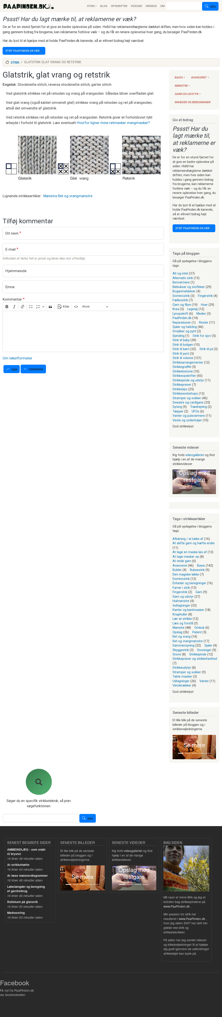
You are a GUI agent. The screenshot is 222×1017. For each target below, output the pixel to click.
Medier (201, 314)
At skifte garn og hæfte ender (194, 543)
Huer (204, 305)
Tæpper (178, 411)
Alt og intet (180, 273)
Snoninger (204, 650)
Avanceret (199, 77)
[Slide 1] (182, 488)
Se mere (194, 745)
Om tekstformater (17, 358)
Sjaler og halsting (185, 327)
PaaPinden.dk (182, 318)
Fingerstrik (205, 296)
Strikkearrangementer (188, 362)
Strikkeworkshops (185, 393)
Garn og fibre (182, 305)
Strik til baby (181, 340)
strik (15, 62)
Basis (179, 77)
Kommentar (12, 299)
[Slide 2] (190, 488)
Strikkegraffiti (182, 367)
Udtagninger (181, 681)
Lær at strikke (182, 619)
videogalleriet (194, 455)
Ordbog (151, 6)
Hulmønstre (181, 601)
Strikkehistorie (183, 371)
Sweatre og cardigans (188, 402)
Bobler (177, 570)
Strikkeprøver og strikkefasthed (195, 659)
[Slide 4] (206, 488)
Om (162, 6)
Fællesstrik (180, 300)
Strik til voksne (183, 358)
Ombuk (199, 628)
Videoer (136, 6)
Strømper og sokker (187, 398)
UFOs (195, 411)
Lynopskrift (180, 314)
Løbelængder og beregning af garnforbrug (26, 889)
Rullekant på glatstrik (22, 902)
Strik (91, 6)
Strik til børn (181, 349)
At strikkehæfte (18, 865)
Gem (14, 369)
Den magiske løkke (186, 574)
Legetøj (192, 309)
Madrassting (16, 913)
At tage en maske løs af (190, 552)
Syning (177, 407)
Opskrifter (119, 6)
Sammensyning (183, 645)
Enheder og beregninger (193, 102)
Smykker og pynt (184, 331)
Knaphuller (180, 614)
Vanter (204, 681)
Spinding (178, 336)
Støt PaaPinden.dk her (22, 50)
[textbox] (83, 331)
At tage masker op (186, 557)
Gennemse (36, 369)
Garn (199, 592)
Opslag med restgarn (194, 476)
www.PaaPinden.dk (176, 906)
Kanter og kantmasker (188, 610)
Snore (177, 654)
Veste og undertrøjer (187, 420)
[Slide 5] (208, 753)
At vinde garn (182, 561)
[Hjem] (28, 6)
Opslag (177, 632)
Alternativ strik (183, 278)
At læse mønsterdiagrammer (27, 875)
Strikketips (180, 389)
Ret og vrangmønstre (75, 196)
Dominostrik (181, 296)
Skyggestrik (181, 650)
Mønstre (50, 196)
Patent (197, 632)
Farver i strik (181, 588)
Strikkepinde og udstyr (188, 380)
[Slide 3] (198, 488)
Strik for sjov (202, 336)
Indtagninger (181, 605)
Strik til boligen (183, 345)
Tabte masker (182, 676)
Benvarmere (181, 282)
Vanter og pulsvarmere (189, 416)
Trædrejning (198, 407)
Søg (213, 6)
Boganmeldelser (184, 291)
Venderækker (182, 685)
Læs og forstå (183, 623)
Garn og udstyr (186, 94)
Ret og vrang (182, 636)
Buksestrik (197, 570)
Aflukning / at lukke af (188, 539)
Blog (103, 6)
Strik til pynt (181, 354)
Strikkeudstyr (182, 668)
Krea (176, 309)
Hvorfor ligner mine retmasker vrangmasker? (113, 123)
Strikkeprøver (182, 385)
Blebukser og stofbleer (189, 287)
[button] (173, 482)
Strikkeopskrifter (184, 376)
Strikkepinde (197, 654)
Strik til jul (206, 349)
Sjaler (208, 645)
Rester (203, 322)
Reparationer (182, 322)
